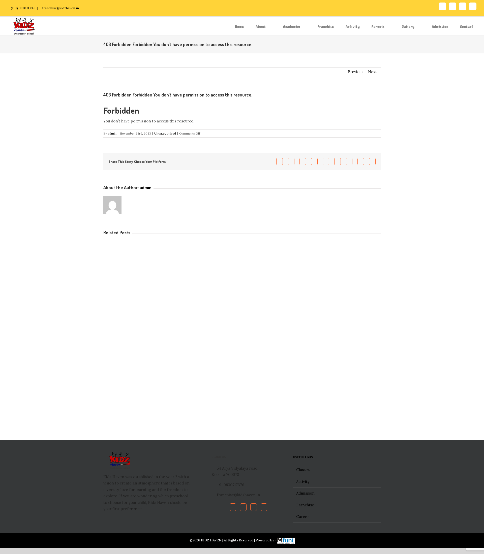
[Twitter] (243, 507)
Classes (303, 469)
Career (302, 516)
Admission (305, 493)
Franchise (305, 505)
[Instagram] (264, 507)
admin (112, 133)
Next (372, 71)
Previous (355, 71)
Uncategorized (165, 133)
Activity (303, 481)
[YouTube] (253, 507)
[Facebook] (233, 507)
